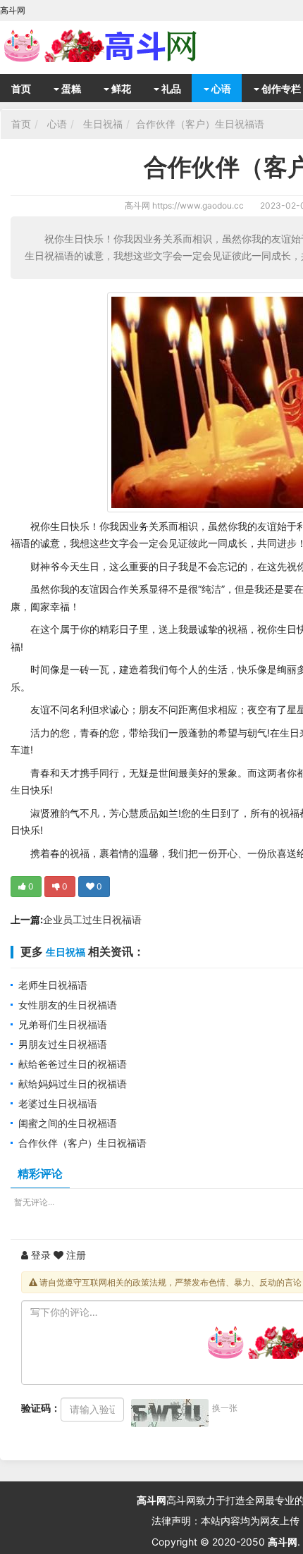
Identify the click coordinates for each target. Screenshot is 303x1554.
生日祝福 (103, 124)
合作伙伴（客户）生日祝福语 (200, 124)
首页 (21, 88)
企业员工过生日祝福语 (92, 919)
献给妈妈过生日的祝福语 (72, 1084)
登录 (39, 1255)
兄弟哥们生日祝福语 (62, 1024)
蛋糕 (70, 88)
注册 (74, 1255)
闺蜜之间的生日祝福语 (67, 1123)
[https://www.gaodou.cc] (112, 45)
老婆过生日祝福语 (57, 1103)
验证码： (41, 1408)
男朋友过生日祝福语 (62, 1044)
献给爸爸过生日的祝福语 (72, 1064)
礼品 (170, 88)
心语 (220, 88)
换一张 (224, 1407)
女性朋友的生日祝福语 (67, 1005)
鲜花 (120, 88)
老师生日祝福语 (52, 985)
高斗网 (137, 205)
